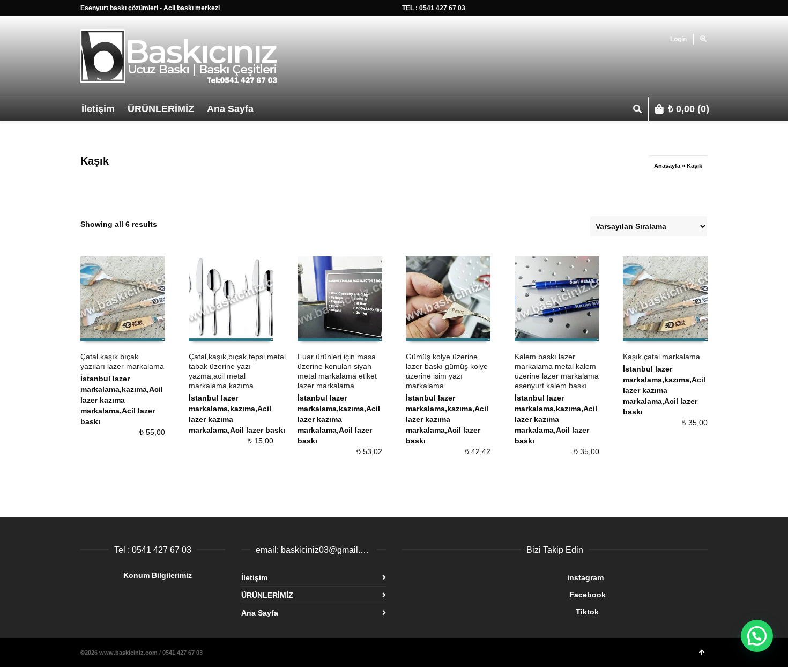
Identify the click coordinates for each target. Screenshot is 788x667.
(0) (688, 108)
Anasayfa (667, 165)
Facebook (504, 594)
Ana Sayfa (259, 613)
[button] (757, 636)
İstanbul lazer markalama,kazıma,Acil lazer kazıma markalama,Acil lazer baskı (121, 400)
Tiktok (500, 611)
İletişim (254, 577)
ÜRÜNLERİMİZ (267, 595)
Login (678, 39)
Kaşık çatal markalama (661, 356)
